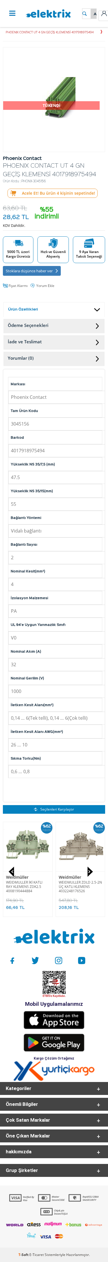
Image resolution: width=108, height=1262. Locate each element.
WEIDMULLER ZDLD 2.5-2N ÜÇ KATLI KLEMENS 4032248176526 (80, 886)
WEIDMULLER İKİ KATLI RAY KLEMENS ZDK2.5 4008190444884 (24, 886)
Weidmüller (17, 877)
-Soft (23, 1254)
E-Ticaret (36, 1254)
